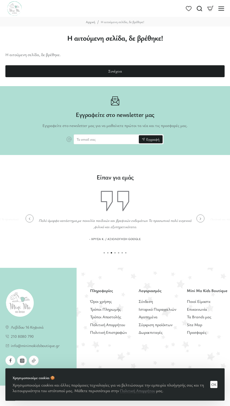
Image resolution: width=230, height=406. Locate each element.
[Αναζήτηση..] (199, 8)
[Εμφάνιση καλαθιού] (210, 8)
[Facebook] (10, 360)
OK (214, 384)
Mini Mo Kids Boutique (207, 290)
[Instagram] (22, 360)
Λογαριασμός (150, 290)
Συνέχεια (115, 71)
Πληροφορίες (101, 290)
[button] (29, 219)
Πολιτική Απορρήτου (137, 390)
